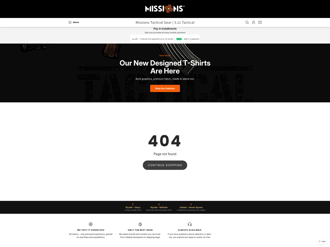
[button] (74, 22)
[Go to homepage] (165, 9)
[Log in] (253, 22)
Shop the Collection (165, 88)
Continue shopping (165, 165)
